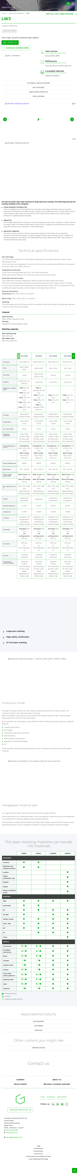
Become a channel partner (57, 1084)
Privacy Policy (38, 1151)
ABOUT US (56, 1080)
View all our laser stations (59, 14)
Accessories (38, 1021)
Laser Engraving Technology (38, 1159)
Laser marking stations (16, 13)
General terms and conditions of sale (38, 1156)
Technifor (51, 1097)
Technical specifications (38, 83)
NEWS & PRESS (20, 1084)
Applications (38, 96)
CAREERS (20, 1080)
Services (38, 1030)
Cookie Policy (38, 1148)
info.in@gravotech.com (14, 1137)
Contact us (12, 42)
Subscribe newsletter (19, 1110)
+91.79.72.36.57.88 (12, 1130)
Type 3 (43, 1097)
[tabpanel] (38, 1048)
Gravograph (62, 1097)
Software (38, 1026)
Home (4, 13)
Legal (38, 1146)
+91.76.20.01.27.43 (11, 1132)
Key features (38, 87)
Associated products (38, 92)
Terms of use (38, 1153)
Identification (9, 31)
